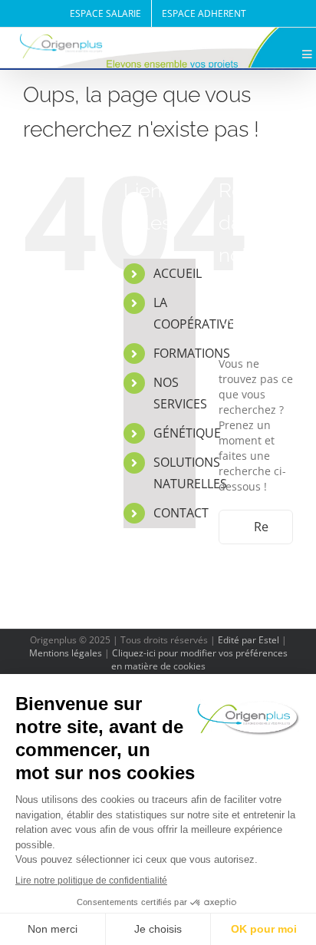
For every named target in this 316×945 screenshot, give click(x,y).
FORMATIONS (191, 353)
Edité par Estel (248, 639)
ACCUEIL (177, 273)
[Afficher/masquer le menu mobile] (308, 55)
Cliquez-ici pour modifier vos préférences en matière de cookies (199, 659)
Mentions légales (65, 652)
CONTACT (181, 512)
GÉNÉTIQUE (187, 433)
